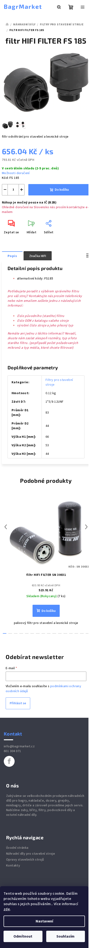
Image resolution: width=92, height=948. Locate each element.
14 (82, 633)
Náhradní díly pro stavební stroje (30, 853)
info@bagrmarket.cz (19, 746)
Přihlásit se (18, 703)
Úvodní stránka (17, 847)
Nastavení (44, 921)
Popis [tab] (12, 256)
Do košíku (62, 189)
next (86, 527)
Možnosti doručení (16, 173)
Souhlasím (65, 936)
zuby (24, 810)
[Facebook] (9, 761)
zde (7, 909)
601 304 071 (12, 751)
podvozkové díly (59, 810)
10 (60, 633)
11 (65, 633)
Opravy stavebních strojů (25, 859)
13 (76, 633)
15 (87, 633)
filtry (42, 810)
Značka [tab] (37, 256)
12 (71, 633)
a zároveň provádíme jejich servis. (58, 805)
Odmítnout (22, 936)
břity (33, 810)
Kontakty (13, 865)
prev (5, 527)
